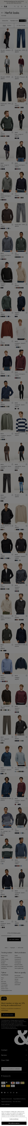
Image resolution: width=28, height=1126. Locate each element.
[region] (14, 1116)
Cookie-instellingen (14, 1119)
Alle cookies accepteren (14, 1123)
